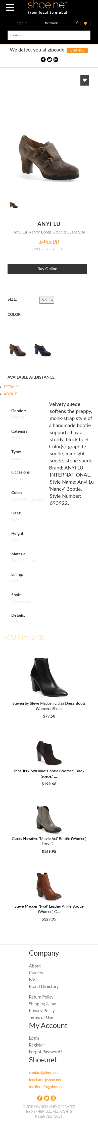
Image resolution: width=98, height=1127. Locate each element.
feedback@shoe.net (45, 1080)
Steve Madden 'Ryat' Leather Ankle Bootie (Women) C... (49, 909)
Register (51, 23)
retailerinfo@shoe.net (47, 1087)
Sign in (22, 23)
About (35, 966)
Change (77, 50)
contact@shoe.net (44, 1073)
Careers (36, 973)
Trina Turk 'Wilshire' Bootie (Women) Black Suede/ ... (49, 773)
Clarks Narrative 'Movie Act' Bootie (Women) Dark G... (49, 841)
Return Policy (41, 997)
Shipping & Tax (42, 1004)
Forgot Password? (45, 1052)
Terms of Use (41, 1017)
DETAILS (11, 387)
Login (34, 1038)
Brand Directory (44, 986)
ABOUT (10, 394)
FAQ (33, 980)
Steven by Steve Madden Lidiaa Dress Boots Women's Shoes (49, 706)
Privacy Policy (42, 1011)
